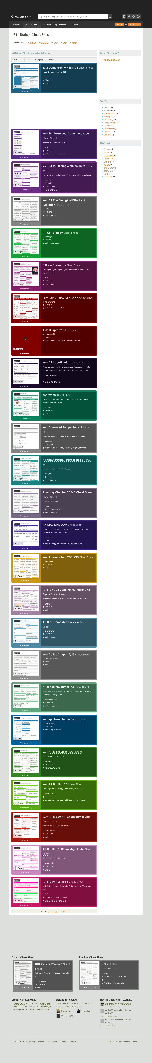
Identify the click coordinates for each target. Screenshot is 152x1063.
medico (81, 544)
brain (53, 284)
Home (17, 25)
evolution (57, 730)
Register (134, 25)
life (58, 544)
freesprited (41, 981)
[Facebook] (124, 16)
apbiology (68, 800)
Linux (106, 107)
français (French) (51, 189)
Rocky (106, 152)
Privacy (73, 1042)
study (53, 186)
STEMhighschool (51, 699)
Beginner (107, 132)
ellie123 (47, 147)
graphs (75, 448)
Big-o (106, 173)
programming (36, 1009)
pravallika (48, 537)
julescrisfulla (49, 863)
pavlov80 (109, 1010)
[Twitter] (129, 16)
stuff (59, 340)
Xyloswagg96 (50, 301)
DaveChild (65, 1011)
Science (33, 42)
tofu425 (48, 407)
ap (52, 637)
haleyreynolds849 (51, 658)
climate (61, 800)
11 (52, 911)
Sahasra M (49, 506)
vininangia (48, 237)
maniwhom (49, 561)
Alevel (74, 42)
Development (109, 113)
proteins (54, 448)
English (107, 135)
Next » (63, 911)
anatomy (54, 513)
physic (53, 215)
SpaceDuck (86, 1011)
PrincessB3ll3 (50, 831)
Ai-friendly (108, 176)
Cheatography (19, 1003)
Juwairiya (48, 441)
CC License (52, 1042)
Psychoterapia (110, 167)
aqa (52, 243)
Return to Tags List (112, 59)
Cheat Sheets (32, 25)
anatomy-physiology (73, 340)
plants (47, 480)
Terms (63, 1042)
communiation (56, 154)
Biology (107, 126)
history (47, 1009)
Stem (55, 42)
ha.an (47, 77)
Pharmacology (110, 129)
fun (56, 308)
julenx (106, 973)
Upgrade (107, 161)
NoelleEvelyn (49, 794)
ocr (64, 154)
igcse (56, 381)
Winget (107, 164)
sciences (63, 544)
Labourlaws (109, 155)
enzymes (82, 448)
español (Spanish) (117, 983)
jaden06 (48, 180)
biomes (82, 800)
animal (47, 544)
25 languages (45, 1006)
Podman (107, 149)
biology (47, 83)
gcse (57, 243)
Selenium (107, 120)
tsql (38, 988)
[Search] (110, 16)
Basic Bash (126, 1003)
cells (55, 900)
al (59, 381)
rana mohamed (50, 375)
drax (46, 278)
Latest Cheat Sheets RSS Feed (124, 1042)
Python (107, 110)
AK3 (46, 894)
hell (62, 308)
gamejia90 (109, 1003)
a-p (59, 308)
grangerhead (49, 723)
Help (76, 25)
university (68, 448)
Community (62, 25)
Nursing (107, 116)
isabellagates (50, 630)
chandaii (48, 603)
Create (48, 25)
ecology (48, 800)
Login (119, 25)
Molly (47, 209)
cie (52, 381)
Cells (65, 42)
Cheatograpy (109, 158)
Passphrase (108, 170)
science (48, 448)
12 (55, 911)
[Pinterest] (133, 16)
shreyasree (49, 474)
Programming (109, 123)
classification (72, 544)
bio (52, 308)
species (76, 800)
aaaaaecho (49, 761)
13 (57, 911)
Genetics (44, 42)
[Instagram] (138, 16)
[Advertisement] (76, 6)
